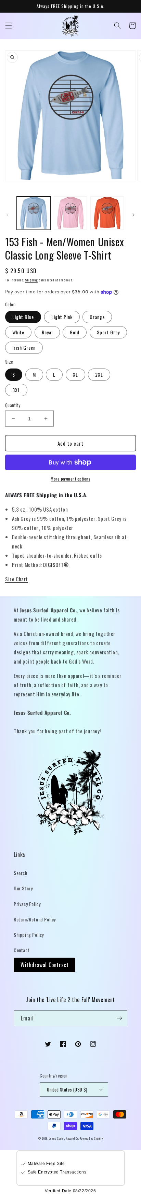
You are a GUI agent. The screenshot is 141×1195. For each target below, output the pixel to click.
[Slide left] (7, 214)
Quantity (12, 405)
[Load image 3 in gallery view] (107, 213)
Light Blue (23, 316)
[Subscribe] (119, 1018)
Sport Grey (108, 332)
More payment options (70, 479)
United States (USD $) (67, 1089)
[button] (8, 25)
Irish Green (24, 347)
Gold (74, 332)
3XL (16, 389)
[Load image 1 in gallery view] (33, 213)
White (18, 332)
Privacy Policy (27, 903)
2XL (99, 374)
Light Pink (62, 316)
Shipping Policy (29, 934)
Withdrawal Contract (44, 965)
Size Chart (16, 579)
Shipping (31, 279)
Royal (47, 332)
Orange (97, 316)
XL (75, 374)
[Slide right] (133, 214)
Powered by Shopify (91, 1138)
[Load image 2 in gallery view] (70, 213)
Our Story (23, 888)
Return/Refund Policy (35, 919)
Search (20, 872)
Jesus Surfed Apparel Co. (64, 1138)
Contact (21, 950)
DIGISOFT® (55, 564)
